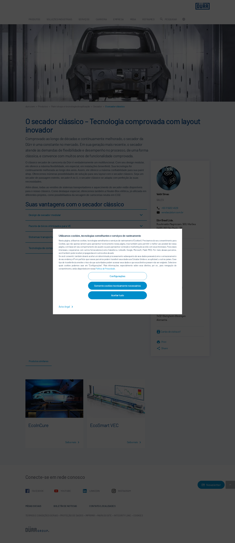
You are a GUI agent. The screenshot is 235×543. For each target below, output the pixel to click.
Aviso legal (64, 306)
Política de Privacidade (105, 268)
